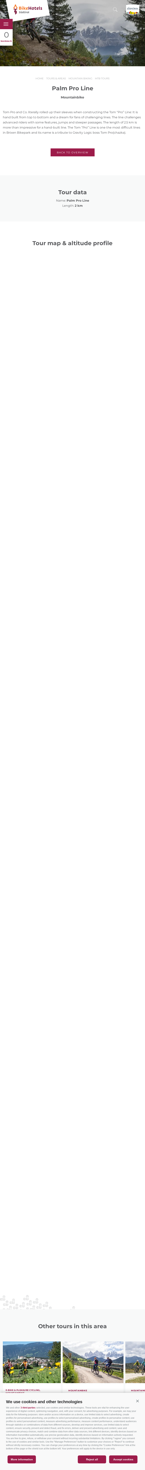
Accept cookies (123, 1459)
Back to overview (72, 152)
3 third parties (28, 1407)
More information (22, 1459)
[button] (137, 1400)
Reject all (92, 1459)
